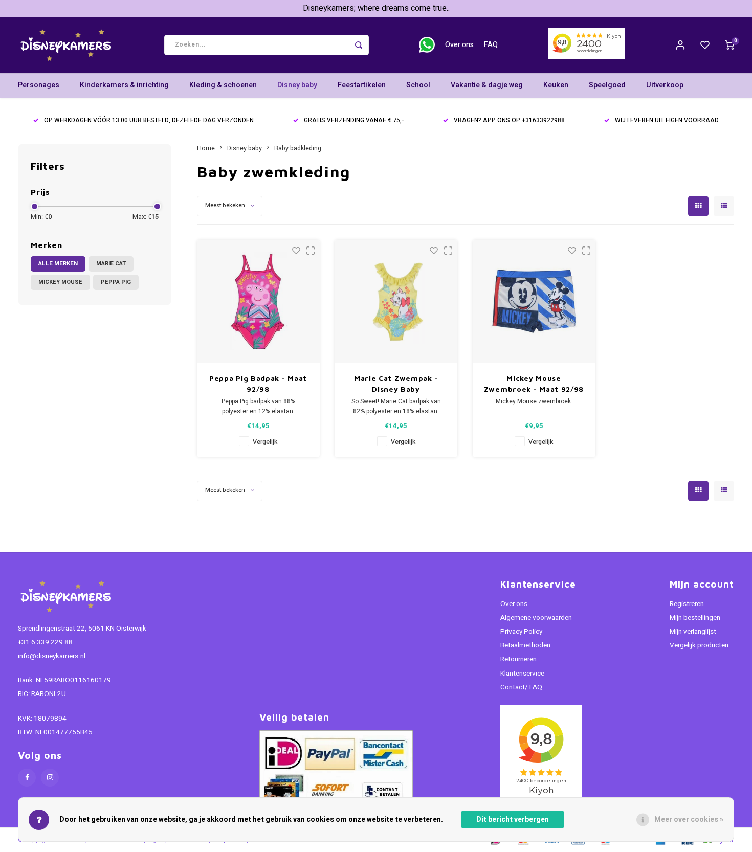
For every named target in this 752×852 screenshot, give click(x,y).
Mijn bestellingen (695, 618)
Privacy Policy (521, 631)
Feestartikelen (362, 85)
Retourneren (518, 659)
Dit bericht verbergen (512, 819)
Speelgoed (607, 85)
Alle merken (58, 263)
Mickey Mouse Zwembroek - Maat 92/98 (534, 383)
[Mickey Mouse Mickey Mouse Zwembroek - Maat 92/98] (534, 301)
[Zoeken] (358, 45)
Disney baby (297, 85)
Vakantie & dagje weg (487, 85)
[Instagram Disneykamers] (50, 778)
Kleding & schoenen (223, 85)
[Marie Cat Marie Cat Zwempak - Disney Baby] (396, 301)
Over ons (459, 44)
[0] (729, 45)
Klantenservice (522, 673)
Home (206, 148)
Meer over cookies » (688, 819)
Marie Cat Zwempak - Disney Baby (396, 383)
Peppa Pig (116, 282)
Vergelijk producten (699, 645)
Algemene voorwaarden (536, 618)
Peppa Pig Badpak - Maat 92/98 (258, 383)
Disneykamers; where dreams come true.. (376, 8)
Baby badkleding (297, 148)
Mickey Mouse (60, 282)
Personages (38, 85)
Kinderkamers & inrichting (124, 85)
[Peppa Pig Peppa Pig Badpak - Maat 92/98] (258, 301)
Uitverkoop (664, 85)
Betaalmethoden (525, 645)
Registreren (687, 604)
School (418, 85)
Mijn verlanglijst (693, 631)
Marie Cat (111, 263)
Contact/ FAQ (521, 687)
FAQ (491, 44)
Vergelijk (265, 441)
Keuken (555, 85)
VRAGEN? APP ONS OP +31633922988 (509, 120)
